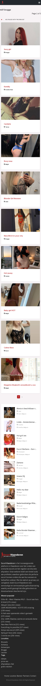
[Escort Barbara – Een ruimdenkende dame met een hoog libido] (9, 453)
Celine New (9, 347)
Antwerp (4, 645)
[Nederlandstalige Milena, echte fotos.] (9, 507)
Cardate (7, 124)
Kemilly (7, 86)
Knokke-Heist (9, 89)
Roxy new (8, 161)
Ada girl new (6, 605)
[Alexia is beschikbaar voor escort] (9, 412)
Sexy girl (7, 49)
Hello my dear (22, 490)
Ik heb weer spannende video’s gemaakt (17, 613)
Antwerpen (21, 452)
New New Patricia (8, 624)
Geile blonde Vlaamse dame (28, 530)
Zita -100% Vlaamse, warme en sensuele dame (19, 619)
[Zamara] (9, 466)
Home (6, 676)
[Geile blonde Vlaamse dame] (9, 534)
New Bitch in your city (13, 235)
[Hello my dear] (9, 494)
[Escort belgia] (9, 521)
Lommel (20, 533)
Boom (7, 351)
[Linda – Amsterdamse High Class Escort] (9, 426)
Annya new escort (8, 630)
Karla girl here (6, 633)
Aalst (6, 201)
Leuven (4, 652)
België (7, 164)
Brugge (7, 52)
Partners (26, 676)
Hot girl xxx (21, 435)
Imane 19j (21, 476)
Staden (7, 276)
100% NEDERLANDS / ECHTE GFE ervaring (17, 608)
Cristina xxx (5, 636)
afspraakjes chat (7, 664)
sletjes (3, 659)
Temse (7, 127)
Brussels (4, 642)
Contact (33, 676)
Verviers (20, 465)
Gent (19, 411)
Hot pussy (8, 273)
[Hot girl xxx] (9, 439)
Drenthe (20, 425)
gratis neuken (6, 666)
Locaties (13, 676)
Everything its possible (10, 627)
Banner (19, 676)
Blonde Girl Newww (12, 198)
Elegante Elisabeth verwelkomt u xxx (20, 385)
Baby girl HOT (9, 310)
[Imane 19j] (9, 480)
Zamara (20, 463)
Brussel (20, 506)
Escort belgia (22, 517)
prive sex (4, 661)
